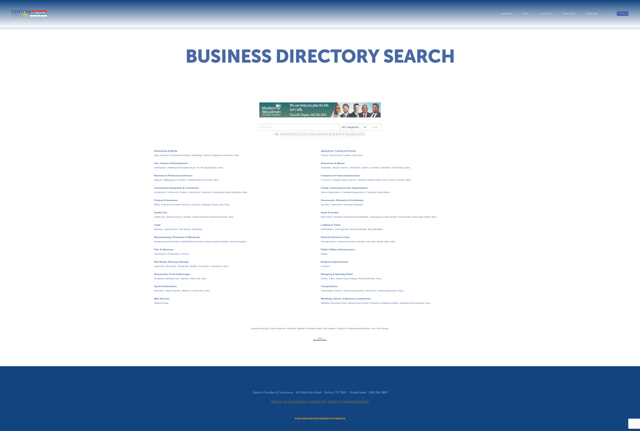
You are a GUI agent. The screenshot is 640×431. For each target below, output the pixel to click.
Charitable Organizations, (353, 192)
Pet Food (185, 254)
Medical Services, (174, 217)
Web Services (162, 298)
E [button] (294, 134)
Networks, (401, 180)
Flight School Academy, (354, 291)
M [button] (320, 134)
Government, (337, 205)
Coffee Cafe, (195, 278)
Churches (325, 266)
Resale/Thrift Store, (367, 278)
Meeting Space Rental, (358, 303)
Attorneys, (158, 229)
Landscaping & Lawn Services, (384, 217)
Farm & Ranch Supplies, (341, 155)
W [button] (353, 134)
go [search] (376, 127)
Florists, (324, 278)
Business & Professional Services (173, 175)
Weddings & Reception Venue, (182, 168)
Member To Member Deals (310, 328)
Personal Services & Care (335, 237)
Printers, (182, 180)
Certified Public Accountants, (200, 180)
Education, (325, 205)
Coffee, (332, 278)
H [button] (304, 134)
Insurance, (196, 205)
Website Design (161, 303)
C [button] (288, 134)
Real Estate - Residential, (177, 266)
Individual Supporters (353, 205)
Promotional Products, (181, 155)
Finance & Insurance (166, 200)
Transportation (329, 286)
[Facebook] (310, 411)
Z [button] (363, 134)
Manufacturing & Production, (167, 241)
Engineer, (158, 180)
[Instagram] (317, 411)
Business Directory (260, 328)
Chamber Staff (317, 401)
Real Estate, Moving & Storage (171, 261)
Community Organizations (378, 192)
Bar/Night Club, (172, 278)
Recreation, (159, 291)
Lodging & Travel (330, 224)
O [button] (327, 134)
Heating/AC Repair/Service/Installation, (351, 217)
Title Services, (185, 229)
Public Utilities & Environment (338, 249)
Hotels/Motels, (327, 229)
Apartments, (159, 266)
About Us (276, 401)
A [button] (281, 134)
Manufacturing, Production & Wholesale (177, 237)
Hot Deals (291, 328)
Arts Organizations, (209, 168)
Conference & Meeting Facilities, (384, 303)
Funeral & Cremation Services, (352, 241)
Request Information (356, 401)
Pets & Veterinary (164, 249)
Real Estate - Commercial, (210, 266)
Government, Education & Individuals (342, 200)
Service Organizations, (331, 192)
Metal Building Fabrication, (193, 241)
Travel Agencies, (342, 229)
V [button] (350, 134)
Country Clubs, (197, 291)
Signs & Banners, (162, 155)
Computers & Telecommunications (340, 175)
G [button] (301, 134)
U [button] (347, 134)
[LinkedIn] (323, 411)
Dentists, (187, 217)
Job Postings (329, 328)
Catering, (184, 278)
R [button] (337, 134)
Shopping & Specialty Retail (337, 274)
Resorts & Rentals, (358, 229)
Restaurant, (159, 278)
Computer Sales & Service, (344, 180)
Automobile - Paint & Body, (392, 168)
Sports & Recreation (165, 286)
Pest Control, (326, 217)
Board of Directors (295, 401)
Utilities (324, 254)
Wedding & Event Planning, (412, 303)
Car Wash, (375, 168)
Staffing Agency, (171, 180)
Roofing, (183, 192)
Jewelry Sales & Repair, (347, 278)
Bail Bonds (197, 229)
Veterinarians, (160, 254)
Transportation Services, (332, 291)
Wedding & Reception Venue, (334, 303)
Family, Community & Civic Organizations (344, 188)
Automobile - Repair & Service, (335, 168)
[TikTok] (330, 411)
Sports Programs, (173, 291)
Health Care (160, 212)
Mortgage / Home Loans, (213, 205)
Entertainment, (160, 168)
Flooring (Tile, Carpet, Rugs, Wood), (414, 217)
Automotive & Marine (333, 163)
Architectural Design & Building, (227, 192)
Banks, (157, 205)
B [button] (284, 134)
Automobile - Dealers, (359, 168)
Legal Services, (171, 229)
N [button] (323, 134)
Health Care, (160, 217)
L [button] (316, 134)
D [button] (291, 134)
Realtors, (194, 266)
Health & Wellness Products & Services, (210, 217)
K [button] (313, 134)
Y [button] (360, 134)
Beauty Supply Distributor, (217, 241)
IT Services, (326, 180)
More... (237, 155)
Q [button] (333, 134)
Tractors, (325, 155)
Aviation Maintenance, (388, 291)
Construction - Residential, (200, 192)
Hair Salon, (371, 241)
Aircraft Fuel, (371, 291)
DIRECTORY (622, 13)
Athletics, (186, 291)
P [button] (330, 134)
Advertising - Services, (202, 155)
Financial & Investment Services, (175, 205)
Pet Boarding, (174, 254)
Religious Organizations (334, 261)
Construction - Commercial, (166, 192)
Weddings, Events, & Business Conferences (346, 298)
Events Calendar (277, 328)
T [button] (343, 134)
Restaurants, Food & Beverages (172, 274)
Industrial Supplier (238, 241)
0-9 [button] (276, 134)
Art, (198, 168)
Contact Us (342, 328)
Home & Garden (330, 212)
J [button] (310, 134)
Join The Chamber (380, 328)
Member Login (592, 13)
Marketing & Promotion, (223, 155)
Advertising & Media (165, 151)
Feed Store (357, 155)
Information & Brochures (359, 328)
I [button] (307, 134)
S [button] (340, 134)
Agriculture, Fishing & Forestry (338, 151)
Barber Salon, (383, 241)
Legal (157, 224)
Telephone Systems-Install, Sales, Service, (376, 180)
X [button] (357, 134)
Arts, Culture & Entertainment (171, 163)
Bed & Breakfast (375, 229)
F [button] (297, 134)
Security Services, (329, 241)
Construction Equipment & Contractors (176, 188)
